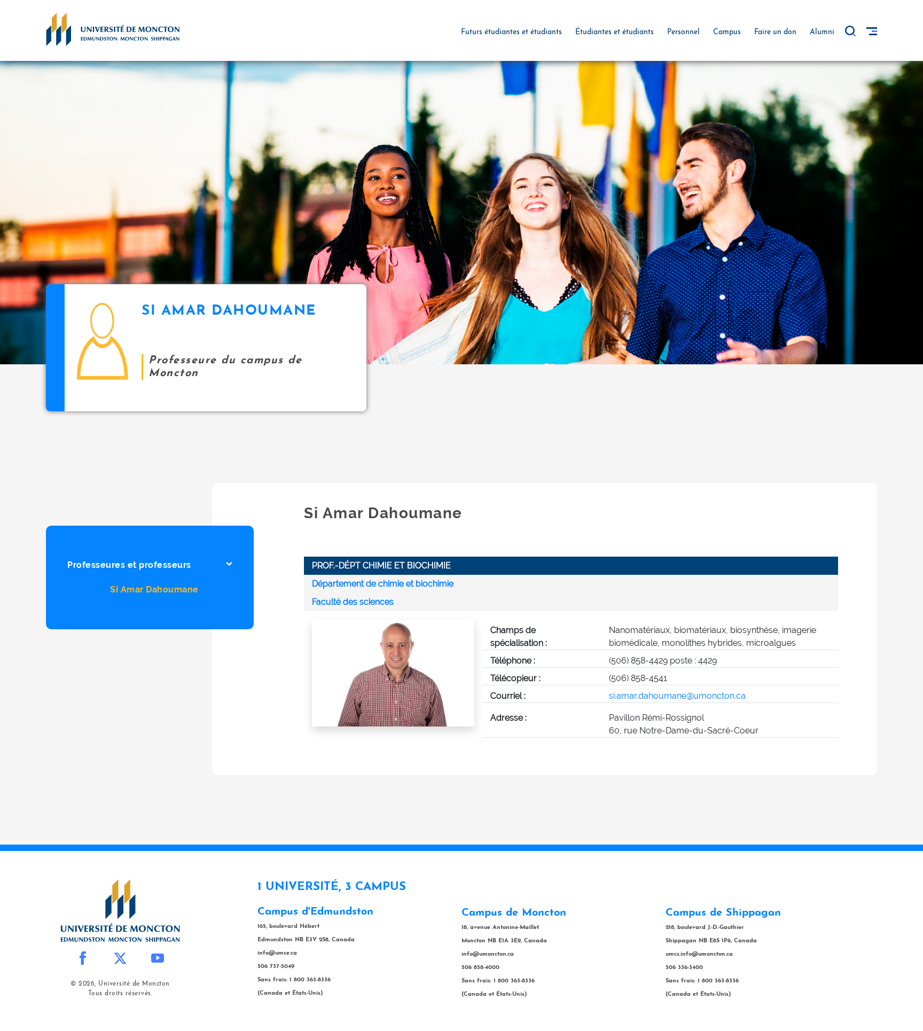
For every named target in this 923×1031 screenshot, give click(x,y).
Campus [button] (727, 32)
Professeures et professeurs (129, 565)
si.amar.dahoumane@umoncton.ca (677, 696)
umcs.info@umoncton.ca (699, 954)
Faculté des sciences (353, 602)
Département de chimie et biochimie (382, 584)
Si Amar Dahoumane (154, 589)
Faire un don (775, 32)
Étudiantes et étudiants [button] (614, 32)
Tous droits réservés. (120, 993)
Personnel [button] (683, 32)
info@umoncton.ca (488, 954)
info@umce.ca (277, 953)
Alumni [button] (822, 32)
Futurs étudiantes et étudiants (511, 32)
